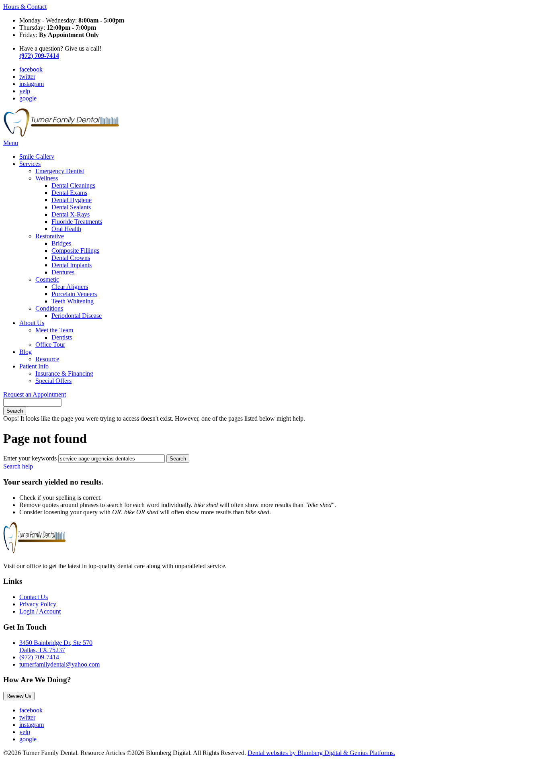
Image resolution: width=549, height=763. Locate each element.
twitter (27, 76)
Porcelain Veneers (74, 293)
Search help (18, 466)
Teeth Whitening (72, 301)
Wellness (46, 178)
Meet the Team (54, 330)
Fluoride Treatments (76, 221)
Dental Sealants (71, 207)
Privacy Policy (37, 604)
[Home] (61, 135)
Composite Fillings (75, 250)
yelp (24, 91)
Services (30, 163)
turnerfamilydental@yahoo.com (59, 664)
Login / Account (40, 611)
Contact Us (33, 596)
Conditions (49, 308)
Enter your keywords (30, 458)
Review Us (18, 696)
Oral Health (66, 228)
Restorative (49, 236)
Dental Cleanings (73, 185)
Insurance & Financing (64, 373)
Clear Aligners (69, 286)
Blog (25, 351)
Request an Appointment (34, 394)
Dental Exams (69, 192)
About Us (31, 322)
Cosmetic (47, 279)
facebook (31, 69)
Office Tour (50, 344)
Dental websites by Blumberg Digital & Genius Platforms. (321, 752)
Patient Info (34, 366)
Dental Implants (71, 265)
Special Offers (53, 380)
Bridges (61, 243)
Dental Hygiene (71, 199)
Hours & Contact (25, 6)
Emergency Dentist (59, 171)
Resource (47, 359)
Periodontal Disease (76, 315)
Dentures (62, 272)
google (28, 98)
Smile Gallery (36, 156)
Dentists (61, 337)
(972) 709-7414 (39, 657)
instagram (31, 83)
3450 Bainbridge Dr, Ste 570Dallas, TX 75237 (55, 646)
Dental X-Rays (70, 214)
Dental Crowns (70, 257)
